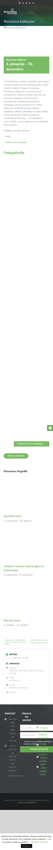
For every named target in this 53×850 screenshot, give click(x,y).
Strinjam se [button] (26, 846)
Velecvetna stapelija (15, 142)
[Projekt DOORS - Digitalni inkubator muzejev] (43, 727)
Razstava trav (12, 516)
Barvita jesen (12, 620)
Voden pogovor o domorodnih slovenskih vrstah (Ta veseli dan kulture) (15, 642)
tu (47, 839)
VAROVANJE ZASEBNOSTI (27, 803)
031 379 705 (14, 680)
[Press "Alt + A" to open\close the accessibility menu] (50, 428)
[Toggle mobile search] (44, 9)
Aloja (8, 136)
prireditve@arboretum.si (18, 688)
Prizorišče (12, 692)
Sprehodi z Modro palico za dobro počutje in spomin (39, 641)
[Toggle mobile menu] (48, 9)
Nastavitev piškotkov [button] (40, 842)
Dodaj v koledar (16, 456)
